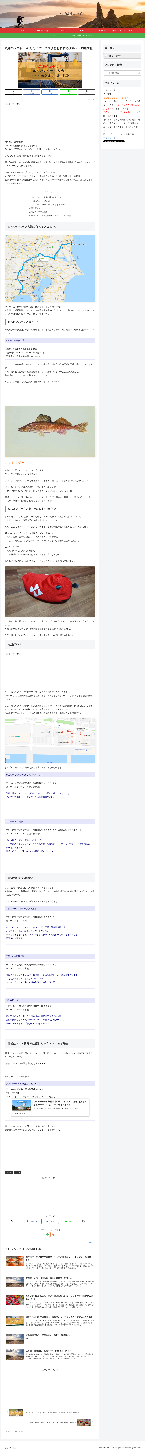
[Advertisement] (25, 122)
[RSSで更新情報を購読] (52, 1234)
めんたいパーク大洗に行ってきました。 (47, 197)
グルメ (18, 1172)
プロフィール (109, 138)
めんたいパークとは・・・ (44, 201)
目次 (47, 192)
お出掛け (9, 1172)
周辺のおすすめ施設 (39, 212)
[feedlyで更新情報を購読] (47, 1234)
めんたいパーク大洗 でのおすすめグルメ (50, 205)
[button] (86, 92)
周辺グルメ (35, 208)
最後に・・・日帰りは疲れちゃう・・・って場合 (51, 216)
